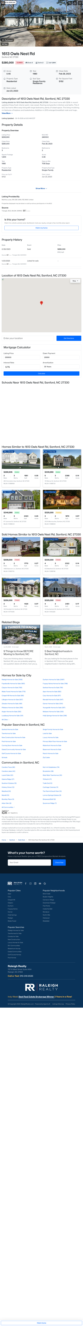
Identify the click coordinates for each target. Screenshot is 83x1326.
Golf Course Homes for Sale (11, 753)
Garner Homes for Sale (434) (53, 703)
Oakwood (46, 918)
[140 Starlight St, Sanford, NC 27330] (21, 587)
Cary (9, 897)
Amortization (48, 363)
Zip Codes (46, 757)
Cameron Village (48, 900)
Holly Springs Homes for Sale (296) (55, 715)
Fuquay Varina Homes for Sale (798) (55, 683)
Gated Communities (15, 951)
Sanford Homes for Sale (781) (53, 687)
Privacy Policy (70, 1004)
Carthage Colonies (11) (50, 787)
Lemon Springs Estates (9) (52, 795)
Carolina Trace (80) (8, 767)
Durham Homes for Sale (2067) (53, 679)
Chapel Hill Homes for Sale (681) (13, 695)
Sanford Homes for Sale (10, 729)
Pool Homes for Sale (9, 741)
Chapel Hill (11, 900)
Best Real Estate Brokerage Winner (36, 996)
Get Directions (69, 338)
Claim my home (41, 228)
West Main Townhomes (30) (52, 775)
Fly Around (9, 40)
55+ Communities (14, 945)
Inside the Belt (47, 909)
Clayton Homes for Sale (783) (12, 687)
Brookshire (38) (48, 771)
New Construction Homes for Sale (13, 737)
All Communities (7, 807)
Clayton (10, 903)
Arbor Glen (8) (6, 803)
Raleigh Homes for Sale (16, 930)
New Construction (14, 939)
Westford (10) (6, 791)
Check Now (59, 862)
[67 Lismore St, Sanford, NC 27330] (21, 499)
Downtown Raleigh (49, 903)
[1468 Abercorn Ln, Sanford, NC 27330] (21, 547)
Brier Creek (46, 894)
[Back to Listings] (3, 3)
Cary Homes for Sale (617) (52, 695)
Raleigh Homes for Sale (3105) (12, 679)
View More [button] (6, 113)
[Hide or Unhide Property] (69, 3)
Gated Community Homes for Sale (14, 749)
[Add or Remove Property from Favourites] (80, 3)
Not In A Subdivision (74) (51, 767)
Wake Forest (12, 921)
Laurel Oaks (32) (7, 775)
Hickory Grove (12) (8, 787)
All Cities (5, 719)
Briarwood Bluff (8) (49, 799)
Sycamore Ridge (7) (50, 803)
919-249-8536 (26, 976)
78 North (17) (47, 779)
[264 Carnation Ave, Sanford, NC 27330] (21, 459)
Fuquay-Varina (13, 909)
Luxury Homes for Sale (50, 737)
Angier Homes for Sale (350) (11, 711)
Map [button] (74, 281)
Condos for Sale (13, 936)
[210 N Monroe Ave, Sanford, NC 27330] (62, 499)
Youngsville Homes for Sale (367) (54, 707)
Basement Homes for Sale (52, 749)
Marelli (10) (5, 795)
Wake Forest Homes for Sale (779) (14, 691)
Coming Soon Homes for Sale (12, 745)
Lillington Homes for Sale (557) (12, 699)
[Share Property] (75, 3)
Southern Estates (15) (9, 783)
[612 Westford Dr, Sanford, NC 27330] (62, 547)
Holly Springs (12, 915)
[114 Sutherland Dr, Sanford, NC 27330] (62, 587)
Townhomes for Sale (9, 733)
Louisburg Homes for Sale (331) (12, 715)
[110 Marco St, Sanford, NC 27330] (62, 459)
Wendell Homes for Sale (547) (53, 699)
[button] (26, 883)
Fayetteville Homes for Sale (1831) (13, 683)
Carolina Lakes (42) (8, 771)
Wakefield (46, 921)
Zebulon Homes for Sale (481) (12, 703)
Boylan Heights (48, 897)
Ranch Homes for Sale (50, 753)
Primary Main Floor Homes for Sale (55, 741)
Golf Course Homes (14, 954)
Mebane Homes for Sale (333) (53, 711)
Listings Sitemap (58, 1004)
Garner (10, 912)
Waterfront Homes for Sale (52, 745)
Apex (9, 894)
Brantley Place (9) (8, 799)
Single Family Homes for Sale (53, 729)
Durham (10, 906)
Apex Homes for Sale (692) (52, 691)
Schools (4, 757)
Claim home (41, 1323)
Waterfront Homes (14, 948)
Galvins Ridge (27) (8, 779)
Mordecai (46, 912)
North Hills (46, 915)
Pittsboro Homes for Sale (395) (12, 707)
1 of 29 (79, 44)
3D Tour (4, 44)
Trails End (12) (47, 783)
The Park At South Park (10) (52, 791)
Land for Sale (47, 733)
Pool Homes (12, 958)
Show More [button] (40, 188)
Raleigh (10, 918)
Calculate (41, 373)
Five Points (46, 906)
